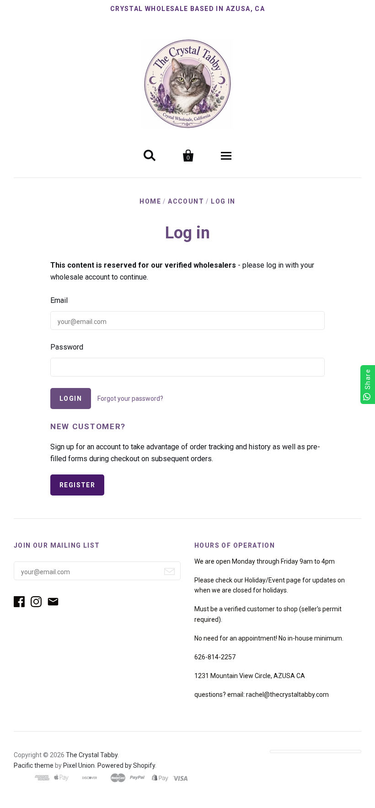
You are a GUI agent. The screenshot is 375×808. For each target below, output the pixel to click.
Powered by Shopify (126, 765)
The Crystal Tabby (92, 755)
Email (59, 300)
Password (66, 347)
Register (77, 485)
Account (186, 201)
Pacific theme (34, 765)
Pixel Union (79, 765)
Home (150, 201)
